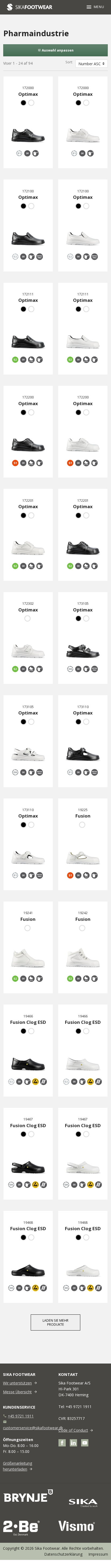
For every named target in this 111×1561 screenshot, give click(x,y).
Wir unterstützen (17, 1383)
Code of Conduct (73, 1430)
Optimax (28, 94)
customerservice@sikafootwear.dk (33, 1427)
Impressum (98, 1554)
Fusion (83, 816)
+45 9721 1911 (21, 1416)
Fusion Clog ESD (28, 1022)
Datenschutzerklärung (63, 1554)
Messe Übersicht (17, 1391)
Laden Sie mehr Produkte (55, 1322)
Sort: (69, 62)
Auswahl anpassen (56, 50)
